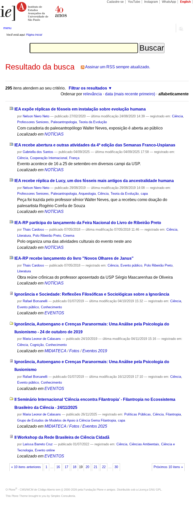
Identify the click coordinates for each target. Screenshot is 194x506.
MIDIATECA (55, 351)
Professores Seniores (33, 122)
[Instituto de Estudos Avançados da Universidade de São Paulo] (48, 11)
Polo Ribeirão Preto (47, 235)
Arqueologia (87, 193)
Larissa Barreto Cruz (38, 444)
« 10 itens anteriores (26, 467)
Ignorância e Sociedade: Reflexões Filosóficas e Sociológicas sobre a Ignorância (91, 294)
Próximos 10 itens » (168, 467)
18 (74, 467)
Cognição (37, 345)
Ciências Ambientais (144, 444)
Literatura (24, 235)
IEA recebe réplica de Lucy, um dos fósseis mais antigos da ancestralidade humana (94, 181)
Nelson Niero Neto (36, 116)
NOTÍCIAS (54, 134)
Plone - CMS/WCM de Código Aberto (32, 489)
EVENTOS (54, 313)
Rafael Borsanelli (35, 301)
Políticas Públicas (137, 414)
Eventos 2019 (94, 351)
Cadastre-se (115, 2)
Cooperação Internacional (48, 158)
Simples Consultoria (63, 495)
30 (116, 467)
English (185, 2)
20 (87, 467)
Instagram (151, 2)
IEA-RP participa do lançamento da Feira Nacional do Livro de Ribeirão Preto (87, 223)
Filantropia (173, 414)
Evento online (45, 450)
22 (104, 467)
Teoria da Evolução (93, 122)
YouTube (134, 2)
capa (144, 193)
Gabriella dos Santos (38, 152)
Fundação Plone (94, 489)
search (180, 28)
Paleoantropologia (64, 122)
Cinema (68, 235)
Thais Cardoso (33, 229)
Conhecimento (51, 307)
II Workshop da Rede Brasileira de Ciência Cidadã (61, 437)
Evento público (131, 265)
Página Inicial (34, 34)
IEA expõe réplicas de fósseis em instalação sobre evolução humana (80, 109)
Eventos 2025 (94, 426)
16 (58, 467)
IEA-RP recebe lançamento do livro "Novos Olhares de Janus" (74, 258)
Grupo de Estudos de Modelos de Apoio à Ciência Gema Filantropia (66, 420)
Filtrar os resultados (88, 88)
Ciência (177, 116)
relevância (92, 94)
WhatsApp (169, 2)
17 (66, 467)
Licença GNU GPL (149, 489)
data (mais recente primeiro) (130, 94)
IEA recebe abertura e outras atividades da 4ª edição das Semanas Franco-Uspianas (94, 145)
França (74, 158)
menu (7, 28)
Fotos (74, 351)
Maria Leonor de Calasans (42, 339)
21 (95, 467)
